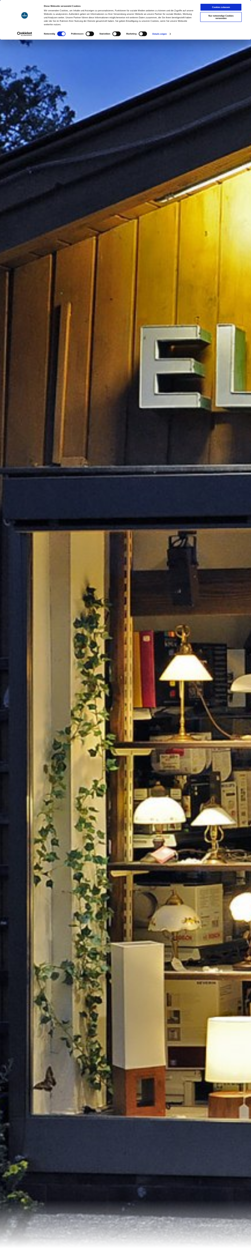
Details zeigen (159, 34)
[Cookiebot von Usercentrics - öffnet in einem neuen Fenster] (24, 34)
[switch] (90, 33)
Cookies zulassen (221, 7)
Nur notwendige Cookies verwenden (221, 17)
